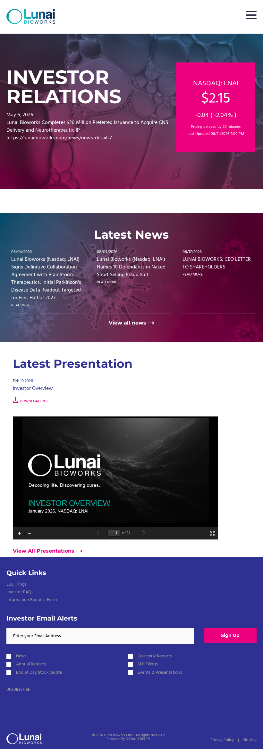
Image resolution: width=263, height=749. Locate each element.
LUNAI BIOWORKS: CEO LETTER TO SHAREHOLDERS (216, 263)
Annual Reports (31, 664)
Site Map (250, 740)
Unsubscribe (18, 690)
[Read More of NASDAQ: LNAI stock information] (215, 107)
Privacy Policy (222, 740)
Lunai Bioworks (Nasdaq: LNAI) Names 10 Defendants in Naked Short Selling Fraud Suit (131, 267)
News (21, 656)
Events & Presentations (160, 672)
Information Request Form (31, 600)
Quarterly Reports (155, 656)
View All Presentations (43, 551)
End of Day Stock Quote (39, 672)
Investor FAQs (19, 592)
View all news (127, 322)
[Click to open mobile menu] (251, 16)
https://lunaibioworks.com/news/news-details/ (59, 138)
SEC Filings (16, 584)
